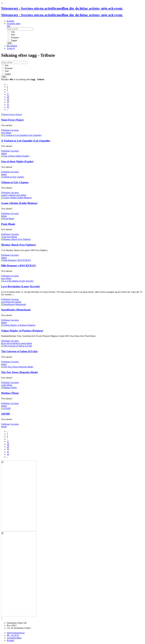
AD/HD (5, 413)
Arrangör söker (13, 23)
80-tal (4, 343)
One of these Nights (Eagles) (17, 161)
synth (4, 385)
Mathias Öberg (10, 393)
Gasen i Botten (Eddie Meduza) (19, 203)
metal (23, 343)
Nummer (14, 37)
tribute (8, 132)
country (4, 195)
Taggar (13, 40)
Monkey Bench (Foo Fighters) (18, 244)
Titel (12, 34)
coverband (6, 302)
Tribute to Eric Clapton (14, 182)
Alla (12, 32)
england (12, 195)
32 (8, 107)
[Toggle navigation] (2, 3)
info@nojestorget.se (16, 633)
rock (3, 132)
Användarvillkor (14, 638)
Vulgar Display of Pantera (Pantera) (22, 330)
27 (8, 94)
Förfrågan (5, 130)
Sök (8, 26)
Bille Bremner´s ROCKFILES (18, 265)
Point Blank (8, 224)
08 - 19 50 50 (13, 635)
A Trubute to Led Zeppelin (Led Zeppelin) (25, 140)
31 (8, 104)
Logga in (11, 48)
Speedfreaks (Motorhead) (16, 309)
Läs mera (14, 130)
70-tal (4, 237)
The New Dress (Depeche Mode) (19, 372)
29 (8, 99)
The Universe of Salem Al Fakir (19, 351)
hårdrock (16, 343)
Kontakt (10, 21)
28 (8, 97)
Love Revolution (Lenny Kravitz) (20, 286)
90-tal (9, 343)
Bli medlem (12, 46)
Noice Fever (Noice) (12, 119)
